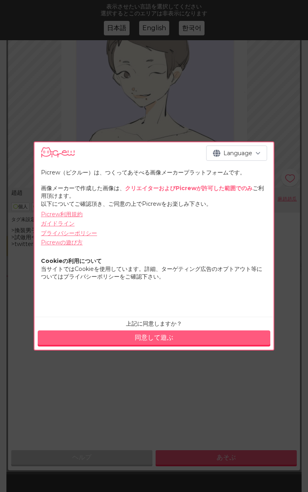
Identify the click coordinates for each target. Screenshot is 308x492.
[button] (236, 153)
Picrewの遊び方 (62, 242)
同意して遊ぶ (154, 337)
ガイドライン (58, 223)
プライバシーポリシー (69, 233)
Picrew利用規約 (62, 214)
